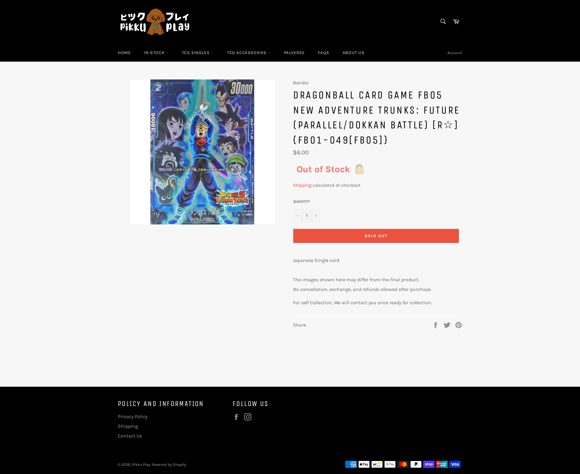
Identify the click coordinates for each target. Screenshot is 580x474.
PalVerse (294, 52)
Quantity (301, 201)
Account (454, 52)
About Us (354, 52)
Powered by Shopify (169, 464)
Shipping (302, 185)
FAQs (323, 52)
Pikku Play (141, 464)
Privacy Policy (132, 416)
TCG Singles (196, 52)
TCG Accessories (247, 52)
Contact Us (130, 436)
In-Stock (155, 52)
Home (124, 52)
